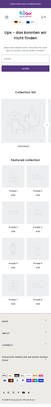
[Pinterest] (18, 392)
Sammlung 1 (23, 146)
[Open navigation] (6, 17)
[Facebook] (3, 392)
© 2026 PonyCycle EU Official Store (18, 400)
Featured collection (25, 160)
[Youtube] (23, 392)
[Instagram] (8, 392)
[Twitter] (13, 392)
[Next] (47, 125)
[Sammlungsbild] (23, 121)
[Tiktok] (28, 392)
